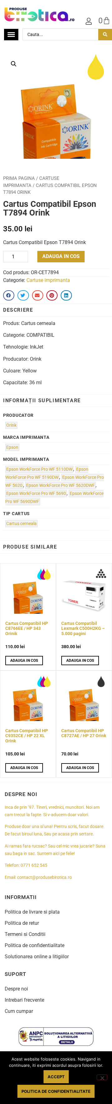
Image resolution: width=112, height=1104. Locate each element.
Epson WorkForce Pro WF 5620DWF (60, 485)
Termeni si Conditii (25, 934)
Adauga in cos (61, 256)
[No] (102, 1077)
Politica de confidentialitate (34, 945)
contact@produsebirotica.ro (44, 877)
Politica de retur (22, 923)
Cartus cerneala (21, 523)
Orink (11, 425)
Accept (56, 1076)
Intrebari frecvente (24, 1000)
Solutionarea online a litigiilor (37, 956)
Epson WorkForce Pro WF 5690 (36, 493)
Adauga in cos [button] (24, 660)
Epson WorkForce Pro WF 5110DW (39, 469)
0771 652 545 (34, 865)
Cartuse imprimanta (48, 280)
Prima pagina (19, 178)
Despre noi (16, 989)
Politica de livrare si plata (32, 912)
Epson (12, 447)
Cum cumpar (19, 1011)
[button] (13, 63)
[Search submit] (105, 34)
